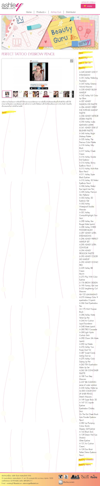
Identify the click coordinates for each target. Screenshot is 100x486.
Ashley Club (56, 12)
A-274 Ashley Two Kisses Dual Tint (86, 348)
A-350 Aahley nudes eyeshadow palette (87, 123)
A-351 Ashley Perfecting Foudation (88, 79)
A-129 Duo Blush (86, 449)
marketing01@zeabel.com (14, 483)
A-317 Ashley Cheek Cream (87, 152)
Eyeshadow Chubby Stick (86, 410)
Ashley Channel (86, 459)
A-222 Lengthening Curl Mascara (88, 290)
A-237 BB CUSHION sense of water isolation (88, 383)
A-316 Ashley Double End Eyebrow (87, 158)
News (81, 52)
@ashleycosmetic (68, 482)
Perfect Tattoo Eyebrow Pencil (87, 454)
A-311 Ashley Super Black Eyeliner (87, 176)
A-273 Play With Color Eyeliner (88, 278)
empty (89, 6)
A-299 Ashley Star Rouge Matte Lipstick (87, 223)
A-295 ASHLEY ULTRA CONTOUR (87, 246)
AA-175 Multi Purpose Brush (87, 310)
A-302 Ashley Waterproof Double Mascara (86, 206)
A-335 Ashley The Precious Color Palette (87, 141)
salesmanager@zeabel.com (30, 483)
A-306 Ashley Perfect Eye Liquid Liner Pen (87, 188)
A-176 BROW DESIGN (88, 282)
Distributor (71, 12)
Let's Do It (85, 62)
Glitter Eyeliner (84, 440)
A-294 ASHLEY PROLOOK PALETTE (86, 252)
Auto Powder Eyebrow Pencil (87, 419)
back (4, 112)
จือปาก (81, 273)
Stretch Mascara (85, 396)
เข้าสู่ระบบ (92, 2)
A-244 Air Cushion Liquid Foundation (86, 322)
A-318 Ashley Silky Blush (86, 147)
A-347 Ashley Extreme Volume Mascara (87, 85)
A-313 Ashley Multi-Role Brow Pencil (88, 170)
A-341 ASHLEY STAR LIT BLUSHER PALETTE (88, 129)
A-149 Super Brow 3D (88, 399)
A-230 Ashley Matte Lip (88, 387)
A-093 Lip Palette (85, 344)
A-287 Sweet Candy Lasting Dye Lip (87, 354)
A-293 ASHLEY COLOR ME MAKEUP (88, 258)
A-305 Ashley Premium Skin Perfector (88, 193)
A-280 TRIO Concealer (88, 329)
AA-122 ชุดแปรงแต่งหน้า (88, 294)
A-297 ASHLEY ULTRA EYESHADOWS (87, 234)
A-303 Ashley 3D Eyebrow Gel (86, 199)
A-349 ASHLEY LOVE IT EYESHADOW (88, 73)
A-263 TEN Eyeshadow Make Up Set (88, 366)
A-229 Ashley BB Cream (86, 269)
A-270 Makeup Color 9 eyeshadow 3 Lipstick (88, 299)
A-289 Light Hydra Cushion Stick (86, 334)
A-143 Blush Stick (86, 431)
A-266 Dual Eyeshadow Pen (88, 304)
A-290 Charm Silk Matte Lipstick (88, 340)
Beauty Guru (85, 464)
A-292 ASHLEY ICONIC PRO (88, 264)
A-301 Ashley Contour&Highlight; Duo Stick (88, 215)
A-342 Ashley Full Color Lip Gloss (88, 97)
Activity (83, 57)
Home (29, 12)
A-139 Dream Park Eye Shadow (88, 436)
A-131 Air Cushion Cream (86, 445)
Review (82, 67)
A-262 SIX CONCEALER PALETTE (88, 372)
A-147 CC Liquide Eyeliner (86, 404)
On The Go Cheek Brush (88, 414)
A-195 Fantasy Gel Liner (88, 285)
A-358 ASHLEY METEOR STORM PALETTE (88, 117)
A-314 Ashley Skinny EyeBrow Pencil (87, 164)
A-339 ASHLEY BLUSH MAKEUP (88, 91)
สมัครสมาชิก (85, 2)
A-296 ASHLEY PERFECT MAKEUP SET (88, 240)
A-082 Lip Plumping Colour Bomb (87, 424)
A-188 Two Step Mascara (85, 378)
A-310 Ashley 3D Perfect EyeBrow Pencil (88, 182)
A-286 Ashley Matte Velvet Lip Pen (87, 316)
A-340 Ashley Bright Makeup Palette (87, 135)
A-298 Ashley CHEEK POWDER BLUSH (87, 228)
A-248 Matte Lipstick (87, 326)
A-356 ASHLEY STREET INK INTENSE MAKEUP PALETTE (88, 110)
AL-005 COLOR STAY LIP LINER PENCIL (87, 392)
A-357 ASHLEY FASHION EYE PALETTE (88, 103)
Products (41, 12)
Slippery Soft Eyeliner (87, 428)
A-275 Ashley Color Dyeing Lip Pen (87, 360)
